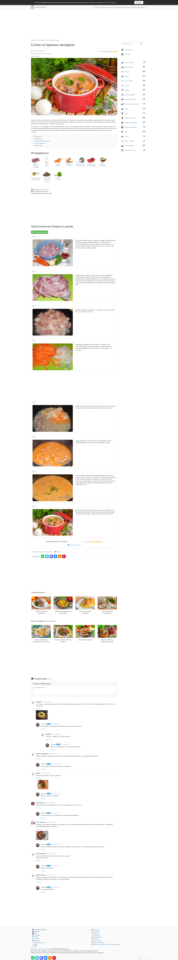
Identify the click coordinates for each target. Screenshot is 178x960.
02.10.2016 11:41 (56, 887)
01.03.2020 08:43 (56, 734)
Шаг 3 (34, 306)
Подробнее (113, 2)
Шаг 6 (34, 437)
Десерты (134, 90)
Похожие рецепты (39, 143)
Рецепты (109, 7)
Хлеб (134, 132)
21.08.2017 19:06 (51, 822)
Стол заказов (128, 50)
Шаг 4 (34, 340)
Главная (33, 40)
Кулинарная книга (127, 7)
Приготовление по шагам (42, 141)
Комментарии (38, 145)
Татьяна (37, 56)
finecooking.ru (41, 7)
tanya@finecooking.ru (40, 929)
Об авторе (96, 7)
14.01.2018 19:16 (56, 813)
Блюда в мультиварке (134, 122)
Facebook (37, 935)
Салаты (134, 76)
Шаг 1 (34, 236)
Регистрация (141, 7)
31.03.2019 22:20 (45, 773)
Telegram (37, 931)
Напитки (134, 85)
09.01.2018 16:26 (50, 803)
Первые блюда (134, 62)
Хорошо (138, 2)
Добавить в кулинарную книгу (43, 552)
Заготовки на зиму (134, 118)
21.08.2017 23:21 (56, 844)
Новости (103, 7)
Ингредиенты (117, 7)
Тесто (134, 136)
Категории (127, 54)
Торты (134, 108)
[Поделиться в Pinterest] (64, 556)
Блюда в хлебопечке (134, 127)
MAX (35, 933)
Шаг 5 (34, 402)
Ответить (38, 709)
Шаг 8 (34, 506)
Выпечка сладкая (134, 95)
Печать (58, 552)
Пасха (134, 113)
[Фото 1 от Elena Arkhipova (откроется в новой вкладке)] (42, 835)
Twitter (36, 937)
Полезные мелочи (134, 150)
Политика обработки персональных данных (107, 944)
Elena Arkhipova (41, 822)
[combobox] (130, 43)
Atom (35, 944)
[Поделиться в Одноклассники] (59, 556)
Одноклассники (39, 942)
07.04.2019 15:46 (56, 793)
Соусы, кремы (134, 81)
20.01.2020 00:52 (46, 702)
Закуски (134, 71)
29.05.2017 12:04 (51, 853)
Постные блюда (134, 145)
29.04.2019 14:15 (53, 754)
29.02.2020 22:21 (56, 724)
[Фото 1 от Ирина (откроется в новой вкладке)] (42, 784)
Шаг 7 (34, 471)
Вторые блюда (40, 40)
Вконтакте (37, 941)
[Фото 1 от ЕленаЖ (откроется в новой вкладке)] (42, 715)
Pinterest (36, 939)
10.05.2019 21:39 (56, 764)
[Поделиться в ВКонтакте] (55, 556)
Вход (135, 7)
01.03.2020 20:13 (65, 744)
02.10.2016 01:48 (50, 875)
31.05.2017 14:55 (56, 866)
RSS (35, 946)
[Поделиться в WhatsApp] (42, 556)
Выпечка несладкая (134, 99)
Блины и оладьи (134, 141)
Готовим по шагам (40, 232)
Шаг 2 (34, 271)
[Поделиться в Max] (51, 556)
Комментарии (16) (75, 545)
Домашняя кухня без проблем (40, 949)
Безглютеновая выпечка (134, 104)
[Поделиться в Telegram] (47, 556)
